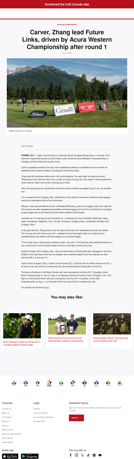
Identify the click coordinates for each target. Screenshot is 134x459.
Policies (37, 408)
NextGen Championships (67, 25)
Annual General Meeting (44, 417)
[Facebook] (70, 455)
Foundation (6, 417)
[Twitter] (82, 455)
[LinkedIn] (94, 455)
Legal (36, 403)
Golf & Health (7, 438)
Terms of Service (41, 413)
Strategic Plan (39, 421)
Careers (5, 425)
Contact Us (6, 408)
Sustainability (7, 442)
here (47, 287)
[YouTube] (100, 455)
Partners (5, 421)
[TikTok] (88, 455)
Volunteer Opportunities (11, 434)
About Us (6, 413)
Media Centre (7, 429)
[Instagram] (76, 455)
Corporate (7, 403)
